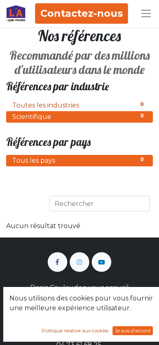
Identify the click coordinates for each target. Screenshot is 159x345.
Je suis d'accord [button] (132, 330)
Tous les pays (78, 160)
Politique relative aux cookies (75, 330)
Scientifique (78, 116)
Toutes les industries (78, 105)
